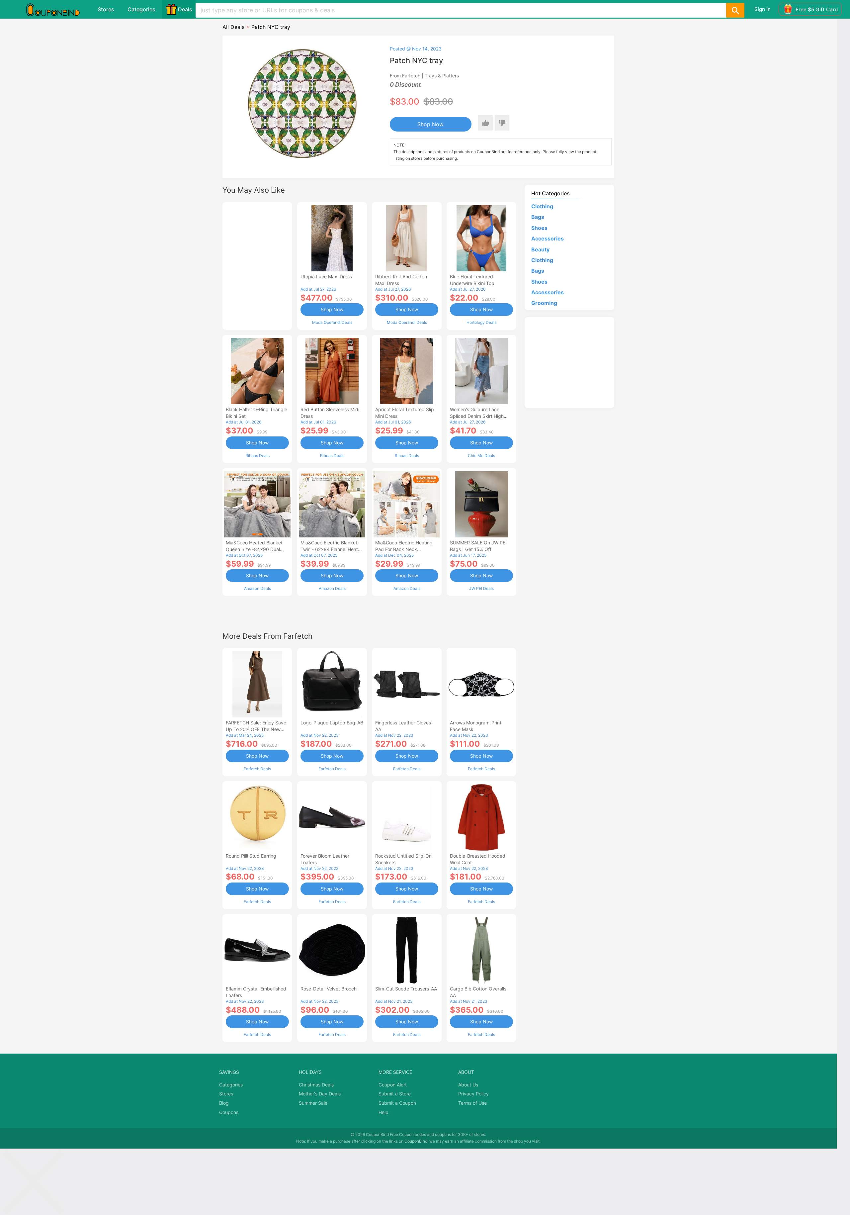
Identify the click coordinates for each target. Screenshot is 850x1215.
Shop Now (430, 124)
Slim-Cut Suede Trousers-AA (406, 988)
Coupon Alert (393, 1084)
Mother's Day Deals (320, 1093)
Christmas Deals (316, 1084)
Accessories (547, 238)
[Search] (735, 10)
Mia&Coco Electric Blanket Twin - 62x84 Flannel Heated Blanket (332, 549)
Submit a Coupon (397, 1103)
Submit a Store (395, 1093)
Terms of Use (472, 1103)
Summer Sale (313, 1103)
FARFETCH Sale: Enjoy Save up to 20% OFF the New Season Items (256, 729)
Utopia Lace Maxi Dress (326, 276)
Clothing (542, 206)
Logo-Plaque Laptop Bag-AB (331, 722)
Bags (537, 217)
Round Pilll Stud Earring (251, 856)
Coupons (228, 1112)
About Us (468, 1084)
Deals (185, 9)
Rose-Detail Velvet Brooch (328, 988)
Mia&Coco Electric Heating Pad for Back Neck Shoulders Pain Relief (404, 549)
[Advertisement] (257, 265)
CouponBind (415, 1141)
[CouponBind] (58, 9)
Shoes (539, 228)
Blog (224, 1103)
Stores (106, 9)
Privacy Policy (473, 1093)
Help (383, 1112)
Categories (141, 9)
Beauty (540, 249)
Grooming (544, 303)
